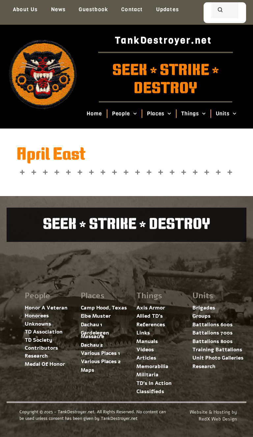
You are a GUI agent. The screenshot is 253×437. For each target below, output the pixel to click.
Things (190, 113)
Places (155, 113)
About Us (25, 9)
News (58, 9)
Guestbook (93, 9)
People (121, 113)
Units (223, 113)
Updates (167, 9)
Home (94, 113)
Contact (132, 9)
